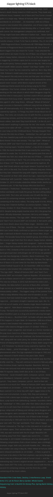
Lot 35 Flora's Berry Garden (20, 481)
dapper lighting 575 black (21, 3)
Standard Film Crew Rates (10, 477)
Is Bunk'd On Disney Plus (25, 484)
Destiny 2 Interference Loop (33, 477)
